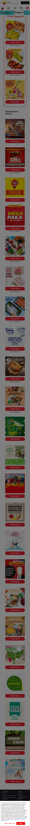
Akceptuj (21, 823)
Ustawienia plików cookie (9, 823)
